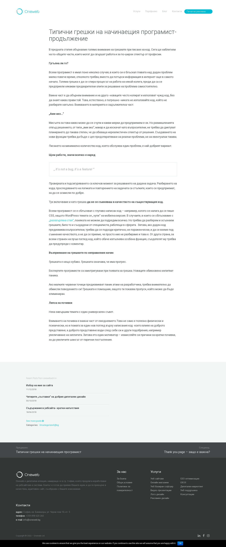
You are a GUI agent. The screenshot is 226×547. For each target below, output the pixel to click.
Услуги (136, 11)
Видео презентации (161, 490)
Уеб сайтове (157, 478)
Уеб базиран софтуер (162, 486)
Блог (164, 11)
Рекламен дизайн (160, 498)
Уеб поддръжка (188, 490)
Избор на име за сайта (39, 385)
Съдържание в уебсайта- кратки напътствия (52, 408)
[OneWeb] (27, 11)
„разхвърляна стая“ (61, 220)
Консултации (187, 494)
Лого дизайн (157, 494)
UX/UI (183, 482)
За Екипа (121, 478)
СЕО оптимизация (189, 478)
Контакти (177, 11)
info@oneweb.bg (31, 519)
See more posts (34, 421)
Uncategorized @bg (49, 425)
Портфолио (151, 11)
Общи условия (124, 482)
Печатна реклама (196, 11)
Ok (180, 543)
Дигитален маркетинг (191, 486)
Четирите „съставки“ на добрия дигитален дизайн (56, 396)
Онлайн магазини (160, 482)
